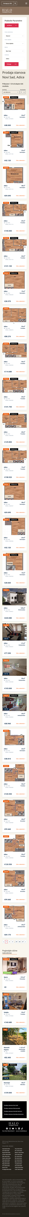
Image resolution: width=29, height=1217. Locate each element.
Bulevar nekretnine (19, 1152)
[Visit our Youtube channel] (13, 1128)
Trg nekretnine (18, 1163)
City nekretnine (18, 1148)
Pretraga (9, 64)
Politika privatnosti (8, 1131)
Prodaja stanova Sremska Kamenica (14, 1114)
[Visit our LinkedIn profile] (19, 1128)
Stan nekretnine (6, 1160)
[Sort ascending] (21, 92)
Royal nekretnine (6, 1152)
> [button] (25, 942)
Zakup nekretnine (19, 1167)
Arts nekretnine (6, 1165)
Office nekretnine (6, 1154)
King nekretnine (6, 1163)
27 (22, 941)
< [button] (3, 942)
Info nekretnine (18, 1150)
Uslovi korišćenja (21, 1131)
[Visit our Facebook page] (7, 1128)
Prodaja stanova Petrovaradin (12, 1108)
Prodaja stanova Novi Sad (11, 1105)
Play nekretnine (6, 1161)
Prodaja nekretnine (6, 1169)
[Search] (15, 3)
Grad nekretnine (6, 1148)
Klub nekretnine (6, 1156)
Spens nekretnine (6, 1158)
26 (19, 941)
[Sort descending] (24, 92)
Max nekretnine (18, 1161)
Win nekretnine (18, 1158)
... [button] (14, 941)
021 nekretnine (5, 1150)
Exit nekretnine (18, 1160)
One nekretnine (18, 1165)
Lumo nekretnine (19, 1169)
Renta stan (4, 1167)
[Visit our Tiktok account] (22, 1128)
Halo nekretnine (18, 1154)
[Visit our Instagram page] (10, 1128)
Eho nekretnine (18, 1156)
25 (16, 941)
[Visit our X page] (16, 1128)
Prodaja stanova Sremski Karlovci (13, 1111)
